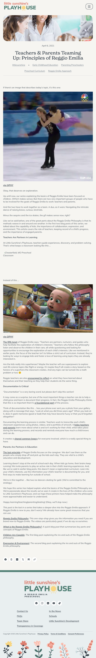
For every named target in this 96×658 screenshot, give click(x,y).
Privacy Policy (43, 634)
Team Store (22, 621)
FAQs (19, 616)
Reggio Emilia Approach (60, 71)
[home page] (20, 6)
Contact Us (22, 611)
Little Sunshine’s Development (64, 621)
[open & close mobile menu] (89, 6)
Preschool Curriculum (34, 71)
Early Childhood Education (45, 65)
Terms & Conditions (58, 634)
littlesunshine (18, 65)
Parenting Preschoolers (72, 65)
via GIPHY (8, 185)
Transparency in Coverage (30, 625)
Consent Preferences (76, 634)
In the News (55, 611)
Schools (53, 616)
